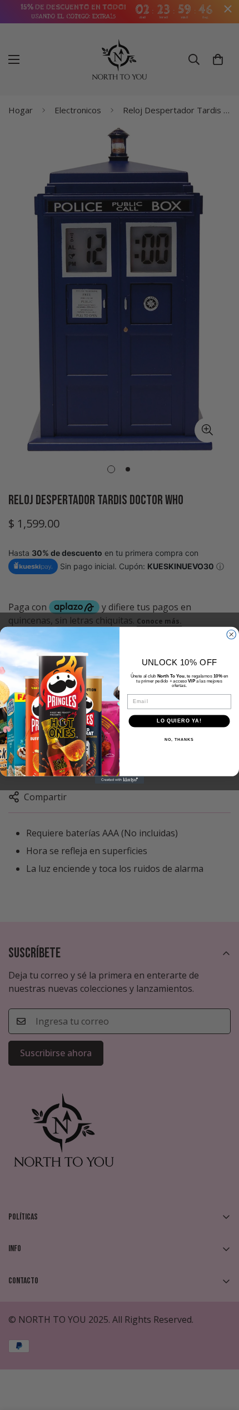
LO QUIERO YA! (179, 720)
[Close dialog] (231, 634)
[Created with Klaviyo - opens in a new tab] (119, 779)
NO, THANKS (179, 739)
